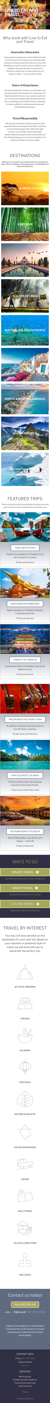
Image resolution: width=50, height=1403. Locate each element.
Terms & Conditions (25, 1399)
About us (25, 1365)
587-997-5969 (28, 1358)
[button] (5, 3)
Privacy (25, 1392)
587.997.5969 (36, 1312)
